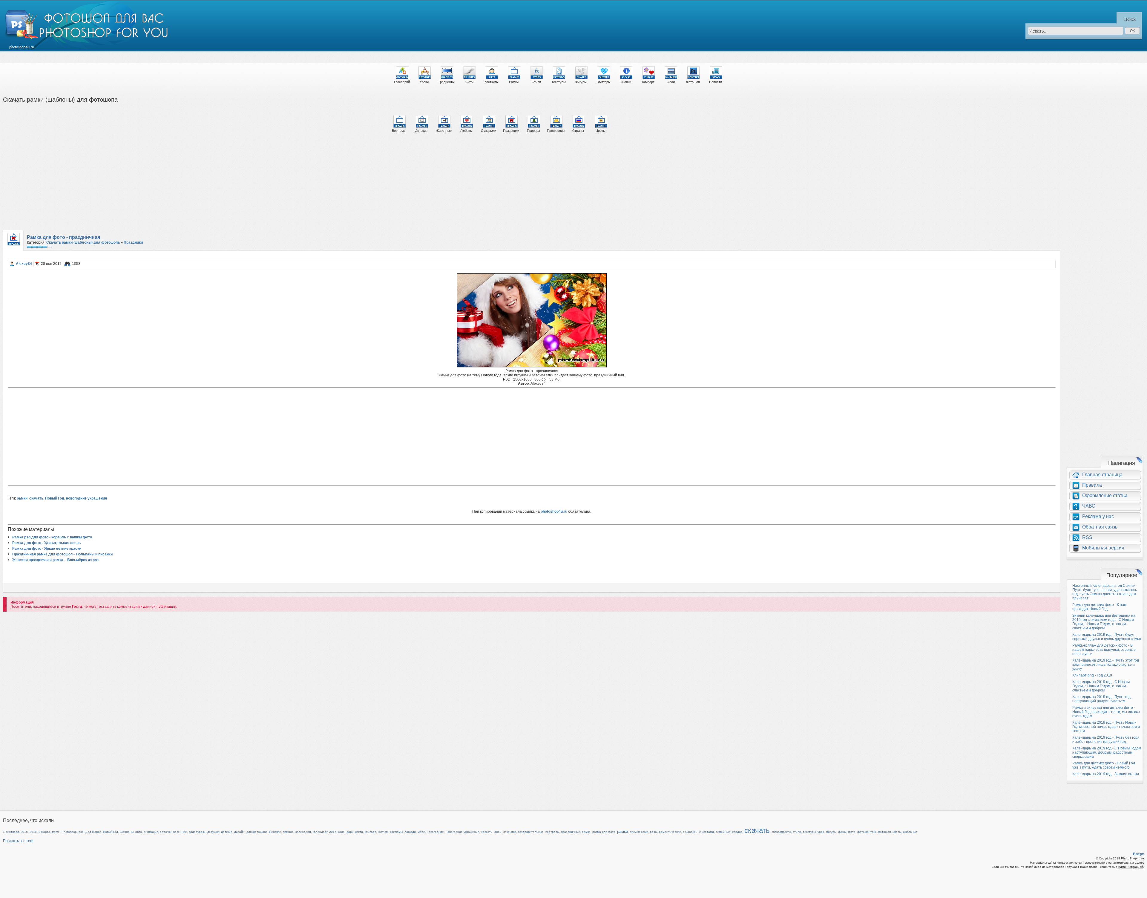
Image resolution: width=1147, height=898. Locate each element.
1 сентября (11, 831)
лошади (410, 831)
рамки (22, 498)
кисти (359, 831)
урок (821, 831)
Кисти (469, 82)
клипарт (370, 831)
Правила (1092, 485)
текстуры (809, 831)
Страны (578, 130)
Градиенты (446, 82)
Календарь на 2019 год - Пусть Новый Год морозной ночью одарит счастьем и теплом (1106, 726)
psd (81, 831)
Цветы (600, 130)
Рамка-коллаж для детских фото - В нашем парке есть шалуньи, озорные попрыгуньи (1104, 649)
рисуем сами (639, 831)
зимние (288, 831)
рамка (586, 831)
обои (498, 831)
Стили (536, 82)
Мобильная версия (1103, 547)
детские (226, 831)
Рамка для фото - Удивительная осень (46, 543)
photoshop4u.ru (554, 511)
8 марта (44, 831)
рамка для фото (603, 831)
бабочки (165, 831)
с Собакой (690, 831)
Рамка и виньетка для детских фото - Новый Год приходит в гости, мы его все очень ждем (1106, 711)
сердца (737, 831)
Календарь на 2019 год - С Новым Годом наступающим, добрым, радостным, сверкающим (1106, 752)
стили (797, 831)
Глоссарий (402, 82)
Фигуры (581, 82)
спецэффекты (781, 831)
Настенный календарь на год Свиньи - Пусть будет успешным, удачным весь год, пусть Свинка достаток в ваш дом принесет (1104, 592)
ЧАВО (1088, 505)
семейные (723, 831)
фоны (842, 831)
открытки (509, 831)
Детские (421, 130)
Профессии (556, 130)
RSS (1087, 537)
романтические (670, 831)
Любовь (466, 130)
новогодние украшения (86, 498)
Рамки (514, 82)
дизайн (239, 831)
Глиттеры (603, 82)
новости (487, 831)
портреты (552, 831)
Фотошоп (693, 82)
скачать (36, 498)
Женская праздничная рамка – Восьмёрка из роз (55, 560)
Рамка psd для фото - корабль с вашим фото (52, 537)
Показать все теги (18, 841)
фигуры (831, 831)
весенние (180, 831)
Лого (87, 25)
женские (275, 831)
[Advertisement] (182, 184)
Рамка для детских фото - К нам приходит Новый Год (1099, 607)
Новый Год (54, 498)
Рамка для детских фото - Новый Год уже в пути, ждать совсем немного (1103, 765)
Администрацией (1130, 866)
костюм (383, 831)
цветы (897, 831)
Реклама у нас (1098, 516)
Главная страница (1102, 474)
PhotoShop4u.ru (1132, 858)
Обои (671, 82)
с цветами (706, 831)
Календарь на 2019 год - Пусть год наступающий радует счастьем (1101, 699)
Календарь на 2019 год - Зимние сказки (1105, 774)
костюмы (396, 831)
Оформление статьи (1104, 495)
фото (851, 831)
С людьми (488, 130)
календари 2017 (324, 831)
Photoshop (69, 831)
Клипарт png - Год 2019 (1092, 675)
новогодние (435, 831)
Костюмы (491, 82)
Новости (715, 82)
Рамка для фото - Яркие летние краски (46, 548)
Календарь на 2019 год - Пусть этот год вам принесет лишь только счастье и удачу (1105, 664)
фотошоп (884, 831)
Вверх (1138, 854)
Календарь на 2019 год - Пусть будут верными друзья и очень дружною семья (1106, 637)
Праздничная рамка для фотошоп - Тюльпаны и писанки (62, 554)
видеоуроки (197, 831)
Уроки (424, 82)
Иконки (625, 82)
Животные (444, 130)
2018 (33, 831)
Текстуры (558, 82)
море (421, 831)
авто (138, 831)
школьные (910, 831)
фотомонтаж (866, 831)
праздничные (570, 831)
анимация (151, 831)
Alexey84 (24, 264)
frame (56, 831)
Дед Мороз (93, 831)
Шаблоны (127, 831)
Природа (533, 130)
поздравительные (531, 831)
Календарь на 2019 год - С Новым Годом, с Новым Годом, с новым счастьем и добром (1101, 686)
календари (303, 831)
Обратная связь (1099, 526)
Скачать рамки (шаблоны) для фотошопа (83, 242)
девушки (213, 831)
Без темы (399, 130)
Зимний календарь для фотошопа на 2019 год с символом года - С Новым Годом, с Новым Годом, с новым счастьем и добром (1103, 621)
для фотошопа (256, 831)
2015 (24, 831)
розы (653, 831)
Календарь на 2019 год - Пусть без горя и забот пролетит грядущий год (1106, 739)
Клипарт (648, 82)
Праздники (511, 130)
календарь (345, 831)
